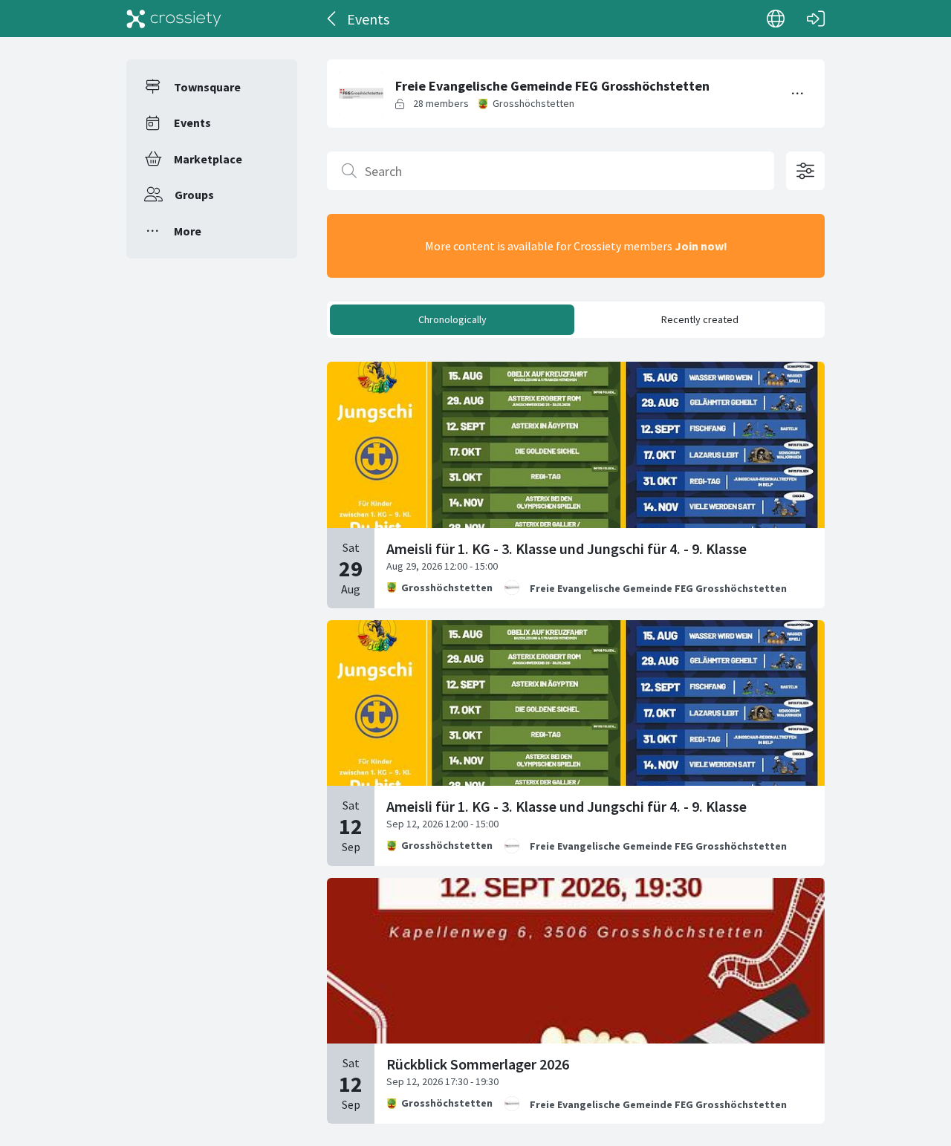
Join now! (701, 245)
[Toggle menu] (798, 93)
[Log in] (816, 18)
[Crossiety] (173, 18)
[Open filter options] (805, 171)
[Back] (332, 18)
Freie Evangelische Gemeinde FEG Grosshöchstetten (658, 588)
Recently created (700, 319)
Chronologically (452, 319)
